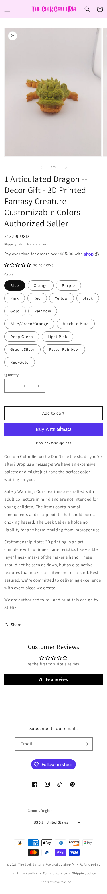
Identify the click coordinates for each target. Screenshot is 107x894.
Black (87, 298)
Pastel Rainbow (64, 349)
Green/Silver (22, 349)
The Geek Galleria (31, 864)
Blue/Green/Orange (29, 323)
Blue (14, 285)
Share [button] (16, 624)
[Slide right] (66, 167)
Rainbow (42, 311)
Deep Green (21, 336)
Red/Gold (19, 362)
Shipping (10, 244)
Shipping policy (84, 873)
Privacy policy (27, 873)
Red (37, 298)
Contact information (56, 882)
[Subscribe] (86, 744)
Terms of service (55, 873)
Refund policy (90, 864)
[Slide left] (41, 167)
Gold (15, 311)
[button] (7, 9)
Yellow (61, 298)
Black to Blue (76, 323)
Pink (14, 298)
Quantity (11, 374)
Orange (41, 285)
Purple (68, 285)
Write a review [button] (53, 679)
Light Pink (57, 336)
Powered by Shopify (60, 864)
